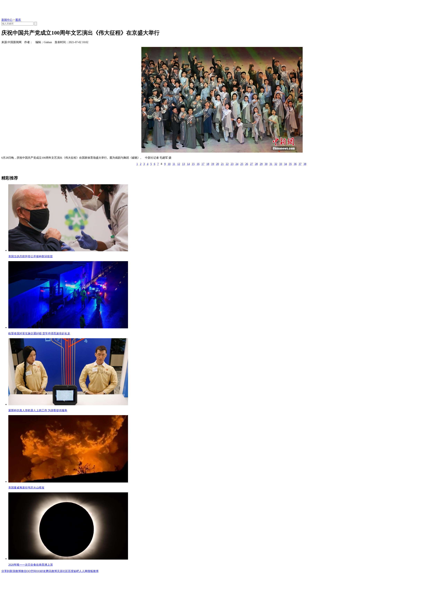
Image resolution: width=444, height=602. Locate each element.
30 (266, 163)
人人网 (83, 571)
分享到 (5, 571)
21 (222, 163)
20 (217, 163)
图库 (18, 19)
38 (305, 163)
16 (198, 163)
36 (295, 163)
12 (178, 163)
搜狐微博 (93, 571)
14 (188, 163)
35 (290, 163)
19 (212, 163)
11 (174, 163)
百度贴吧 (73, 571)
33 (280, 163)
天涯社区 (62, 571)
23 (232, 163)
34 (285, 163)
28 (256, 163)
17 (203, 163)
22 (227, 163)
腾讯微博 (51, 571)
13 (183, 163)
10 (169, 163)
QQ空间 (31, 571)
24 (237, 163)
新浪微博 (15, 571)
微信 (23, 571)
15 (193, 163)
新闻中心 (6, 19)
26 (246, 163)
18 (207, 163)
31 (271, 163)
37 (300, 163)
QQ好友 (41, 571)
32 (275, 163)
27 (251, 163)
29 (261, 163)
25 (241, 163)
